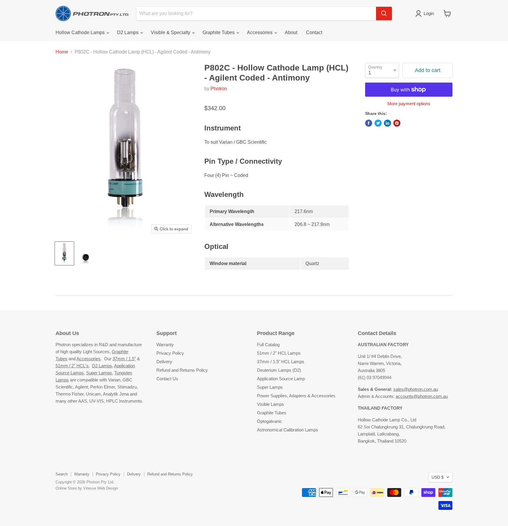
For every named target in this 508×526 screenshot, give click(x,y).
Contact (314, 32)
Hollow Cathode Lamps (81, 32)
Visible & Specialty (171, 32)
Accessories (260, 32)
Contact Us (167, 378)
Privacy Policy (170, 353)
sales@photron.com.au (415, 389)
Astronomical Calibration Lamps (287, 429)
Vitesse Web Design (100, 488)
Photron (218, 88)
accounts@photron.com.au (422, 396)
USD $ (438, 477)
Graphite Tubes (219, 32)
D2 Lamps (128, 32)
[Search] (384, 13)
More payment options (408, 103)
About (291, 32)
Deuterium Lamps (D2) (279, 370)
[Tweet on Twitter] (378, 123)
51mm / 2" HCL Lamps (279, 353)
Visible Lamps (270, 404)
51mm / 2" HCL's (72, 365)
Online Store (66, 488)
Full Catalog (268, 344)
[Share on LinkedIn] (387, 123)
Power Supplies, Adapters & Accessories (296, 395)
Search (62, 474)
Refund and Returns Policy (182, 370)
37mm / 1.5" (124, 358)
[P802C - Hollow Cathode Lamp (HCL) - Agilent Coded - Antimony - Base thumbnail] (85, 253)
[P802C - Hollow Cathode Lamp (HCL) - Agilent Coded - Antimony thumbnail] (64, 253)
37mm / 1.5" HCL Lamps (280, 361)
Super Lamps (99, 372)
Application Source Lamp (281, 378)
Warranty (165, 344)
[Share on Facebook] (368, 123)
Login (429, 13)
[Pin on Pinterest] (396, 123)
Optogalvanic (269, 421)
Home (62, 51)
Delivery (164, 361)
